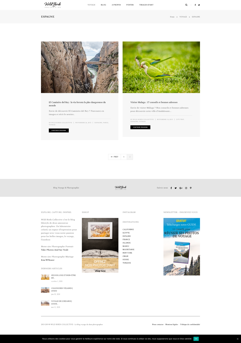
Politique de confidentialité (190, 324)
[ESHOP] (100, 245)
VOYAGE (91, 5)
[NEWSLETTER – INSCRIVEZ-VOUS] (181, 246)
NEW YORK (127, 253)
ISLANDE (127, 243)
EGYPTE (126, 233)
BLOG (103, 5)
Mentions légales (171, 324)
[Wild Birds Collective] (52, 5)
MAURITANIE (128, 249)
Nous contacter (157, 324)
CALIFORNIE (128, 229)
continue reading (58, 130)
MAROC (126, 246)
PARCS (105, 123)
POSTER (130, 5)
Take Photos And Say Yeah (54, 250)
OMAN (125, 256)
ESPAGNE (98, 123)
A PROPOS (116, 5)
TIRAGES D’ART (146, 5)
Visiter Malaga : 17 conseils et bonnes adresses (154, 102)
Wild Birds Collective (61, 122)
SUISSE (126, 259)
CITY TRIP (180, 119)
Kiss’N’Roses (47, 260)
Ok (196, 339)
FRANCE (126, 239)
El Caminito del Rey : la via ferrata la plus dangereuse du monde (77, 104)
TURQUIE (127, 263)
